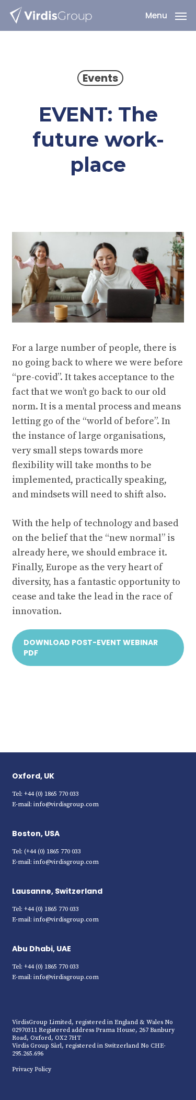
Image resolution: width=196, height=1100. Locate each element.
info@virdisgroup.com (66, 804)
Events (100, 78)
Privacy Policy (31, 1069)
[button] (166, 15)
